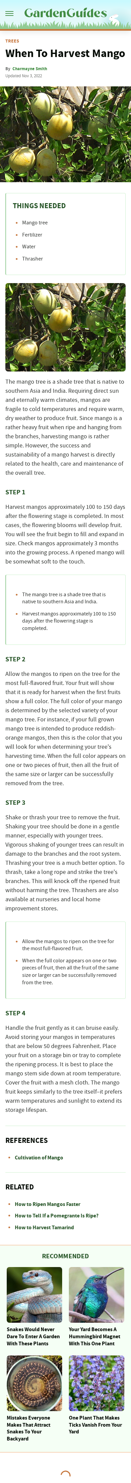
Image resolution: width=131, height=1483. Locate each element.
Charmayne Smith (29, 69)
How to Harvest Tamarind (44, 1227)
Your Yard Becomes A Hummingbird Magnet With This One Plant (94, 1336)
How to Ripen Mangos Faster (47, 1204)
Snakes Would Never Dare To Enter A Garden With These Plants (33, 1336)
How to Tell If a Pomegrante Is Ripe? (56, 1215)
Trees (12, 41)
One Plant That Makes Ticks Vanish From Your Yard (95, 1425)
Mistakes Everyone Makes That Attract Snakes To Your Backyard (28, 1428)
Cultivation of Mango (39, 1157)
